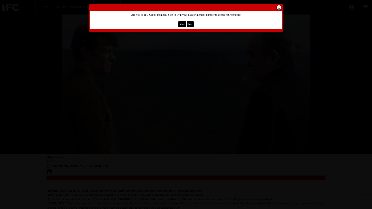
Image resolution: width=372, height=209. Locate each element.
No (190, 24)
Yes (182, 24)
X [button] (279, 7)
